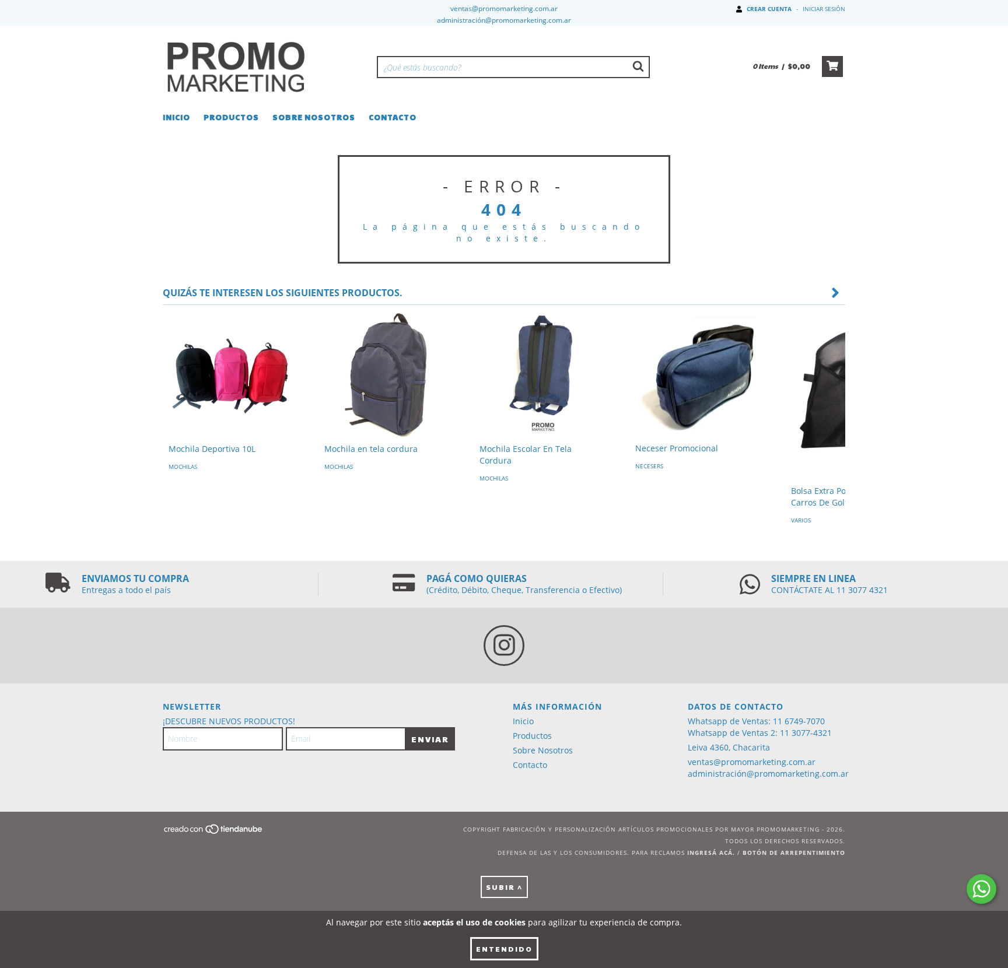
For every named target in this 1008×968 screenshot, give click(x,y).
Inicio (176, 117)
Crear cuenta (769, 9)
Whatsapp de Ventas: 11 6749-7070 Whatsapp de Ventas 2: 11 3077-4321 (760, 727)
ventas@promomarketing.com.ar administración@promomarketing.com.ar (768, 767)
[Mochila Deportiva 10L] (232, 374)
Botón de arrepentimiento (794, 852)
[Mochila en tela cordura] (387, 374)
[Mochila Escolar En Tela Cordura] (543, 374)
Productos (231, 117)
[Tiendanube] (214, 832)
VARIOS (801, 520)
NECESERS (649, 466)
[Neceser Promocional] (698, 373)
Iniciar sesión (824, 9)
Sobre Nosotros (313, 117)
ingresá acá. (711, 852)
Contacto (392, 117)
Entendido (504, 948)
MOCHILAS (183, 466)
